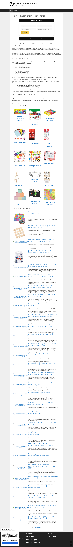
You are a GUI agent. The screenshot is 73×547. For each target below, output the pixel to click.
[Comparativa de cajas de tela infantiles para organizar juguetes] (20, 385)
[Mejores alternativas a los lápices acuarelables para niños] (20, 394)
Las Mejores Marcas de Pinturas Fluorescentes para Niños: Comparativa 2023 (41, 466)
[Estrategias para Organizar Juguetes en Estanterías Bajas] (20, 488)
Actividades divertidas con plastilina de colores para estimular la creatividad (41, 373)
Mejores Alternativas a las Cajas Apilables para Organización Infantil (42, 344)
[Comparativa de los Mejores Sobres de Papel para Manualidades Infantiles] (20, 243)
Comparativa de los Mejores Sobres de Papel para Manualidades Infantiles (41, 240)
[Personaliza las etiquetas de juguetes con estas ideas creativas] (20, 233)
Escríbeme (52, 536)
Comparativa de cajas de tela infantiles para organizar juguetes (42, 384)
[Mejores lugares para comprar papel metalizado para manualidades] (20, 457)
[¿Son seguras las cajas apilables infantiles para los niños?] (20, 424)
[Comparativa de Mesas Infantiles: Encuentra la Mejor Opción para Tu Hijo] (20, 519)
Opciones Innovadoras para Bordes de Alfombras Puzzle (41, 213)
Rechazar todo (14, 540)
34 (35, 527)
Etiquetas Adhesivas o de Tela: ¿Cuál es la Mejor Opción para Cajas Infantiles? (42, 286)
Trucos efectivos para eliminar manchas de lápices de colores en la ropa (42, 265)
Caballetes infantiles (19, 185)
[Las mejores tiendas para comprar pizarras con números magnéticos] (20, 497)
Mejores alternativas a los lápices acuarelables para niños (39, 393)
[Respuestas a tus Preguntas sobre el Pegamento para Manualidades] (20, 257)
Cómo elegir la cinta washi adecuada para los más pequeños (42, 295)
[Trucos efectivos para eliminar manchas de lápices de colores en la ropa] (20, 267)
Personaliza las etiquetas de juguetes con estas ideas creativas (42, 226)
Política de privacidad (34, 539)
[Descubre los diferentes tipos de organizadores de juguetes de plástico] (20, 446)
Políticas (15, 10)
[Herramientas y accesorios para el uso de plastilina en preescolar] (20, 508)
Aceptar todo (9, 542)
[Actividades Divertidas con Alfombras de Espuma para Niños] (20, 414)
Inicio (11, 10)
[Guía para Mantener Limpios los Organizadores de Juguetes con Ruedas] (20, 278)
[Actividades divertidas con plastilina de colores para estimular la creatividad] (20, 375)
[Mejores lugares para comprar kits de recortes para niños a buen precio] (20, 336)
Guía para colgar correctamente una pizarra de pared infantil (43, 477)
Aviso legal (30, 536)
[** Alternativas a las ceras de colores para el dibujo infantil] (20, 435)
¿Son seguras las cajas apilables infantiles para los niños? (42, 423)
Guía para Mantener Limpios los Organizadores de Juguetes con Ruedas (41, 276)
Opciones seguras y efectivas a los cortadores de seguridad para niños (40, 326)
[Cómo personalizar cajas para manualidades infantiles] (20, 306)
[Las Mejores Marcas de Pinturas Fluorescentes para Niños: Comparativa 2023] (20, 467)
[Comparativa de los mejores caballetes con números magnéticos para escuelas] (20, 317)
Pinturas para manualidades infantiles (20, 118)
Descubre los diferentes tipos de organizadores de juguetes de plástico (41, 444)
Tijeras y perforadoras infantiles (49, 144)
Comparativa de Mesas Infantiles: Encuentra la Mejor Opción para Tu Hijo (43, 517)
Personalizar (5, 540)
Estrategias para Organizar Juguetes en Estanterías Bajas (41, 487)
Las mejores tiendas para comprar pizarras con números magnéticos (42, 496)
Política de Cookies (33, 543)
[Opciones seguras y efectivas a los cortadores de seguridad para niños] (20, 327)
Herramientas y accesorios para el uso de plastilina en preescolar (42, 506)
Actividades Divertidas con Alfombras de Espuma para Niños (41, 413)
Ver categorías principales (37, 20)
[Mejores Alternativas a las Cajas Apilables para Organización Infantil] (20, 345)
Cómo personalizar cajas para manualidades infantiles (43, 305)
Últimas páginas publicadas (36, 38)
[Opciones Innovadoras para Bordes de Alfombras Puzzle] (20, 218)
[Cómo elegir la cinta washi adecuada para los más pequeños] (20, 297)
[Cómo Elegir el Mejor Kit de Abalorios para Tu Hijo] (20, 356)
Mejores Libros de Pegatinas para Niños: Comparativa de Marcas (41, 364)
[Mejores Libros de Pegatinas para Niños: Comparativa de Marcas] (20, 365)
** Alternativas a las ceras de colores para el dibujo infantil (42, 434)
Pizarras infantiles (49, 163)
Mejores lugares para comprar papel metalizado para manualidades (40, 455)
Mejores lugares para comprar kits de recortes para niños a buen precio (40, 335)
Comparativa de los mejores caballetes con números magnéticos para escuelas (42, 315)
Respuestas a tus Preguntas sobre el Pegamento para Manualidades (40, 251)
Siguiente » (38, 527)
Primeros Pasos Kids (25, 3)
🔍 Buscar (25, 32)
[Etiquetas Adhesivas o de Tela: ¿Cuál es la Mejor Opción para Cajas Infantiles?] (20, 288)
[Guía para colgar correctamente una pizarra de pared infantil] (20, 479)
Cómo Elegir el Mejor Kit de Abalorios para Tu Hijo (42, 355)
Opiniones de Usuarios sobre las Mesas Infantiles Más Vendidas (41, 403)
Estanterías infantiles (49, 185)
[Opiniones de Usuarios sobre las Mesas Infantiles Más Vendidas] (20, 405)
